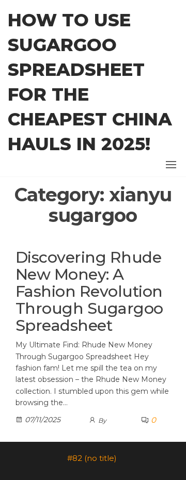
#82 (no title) (92, 458)
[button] (171, 164)
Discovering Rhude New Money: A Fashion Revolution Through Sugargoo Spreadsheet (89, 291)
